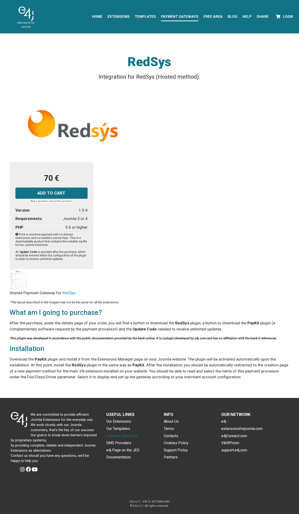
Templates (145, 16)
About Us (171, 421)
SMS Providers (118, 443)
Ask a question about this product (51, 201)
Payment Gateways (179, 16)
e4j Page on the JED (122, 450)
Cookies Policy (176, 443)
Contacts (171, 436)
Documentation (118, 457)
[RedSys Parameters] (18, 279)
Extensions (118, 16)
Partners (171, 457)
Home (97, 16)
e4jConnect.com (234, 436)
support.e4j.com (234, 450)
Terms (169, 428)
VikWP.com (230, 443)
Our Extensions (118, 421)
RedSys (68, 293)
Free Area (213, 16)
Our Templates (118, 428)
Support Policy (176, 450)
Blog (232, 16)
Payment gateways (122, 436)
